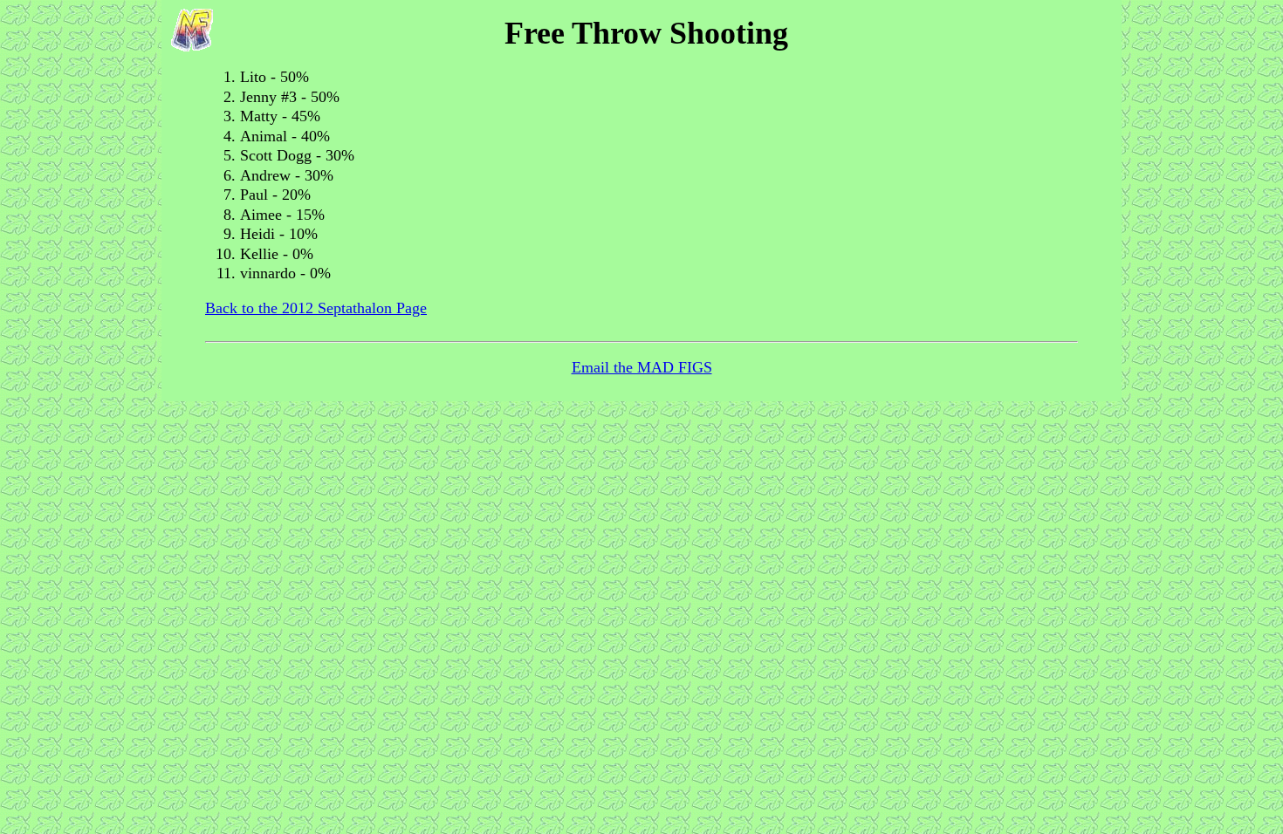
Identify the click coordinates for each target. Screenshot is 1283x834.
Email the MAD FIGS (642, 367)
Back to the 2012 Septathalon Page (316, 308)
